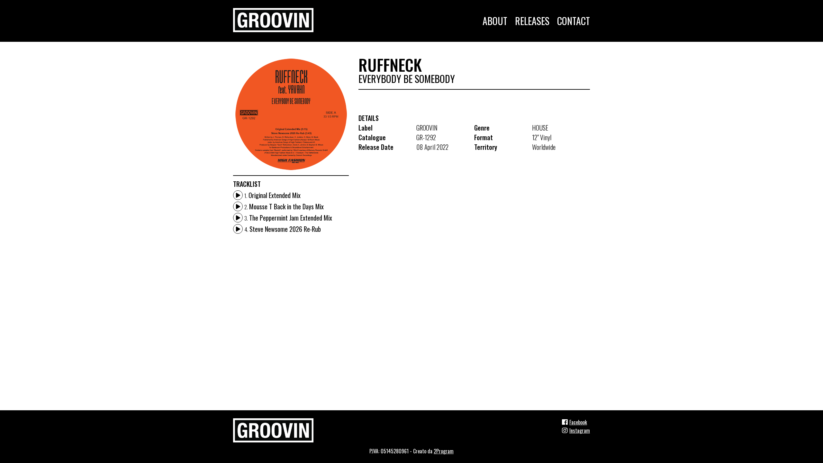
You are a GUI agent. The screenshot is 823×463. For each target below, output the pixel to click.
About (495, 21)
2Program (444, 451)
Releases (532, 21)
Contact (573, 21)
